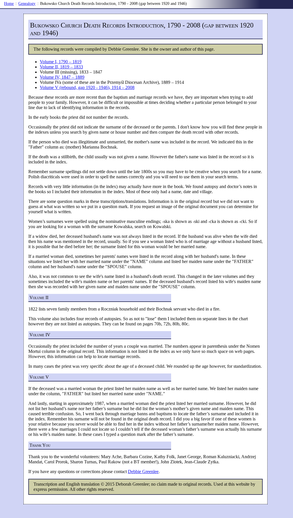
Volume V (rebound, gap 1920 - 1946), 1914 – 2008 (87, 87)
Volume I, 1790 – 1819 (61, 61)
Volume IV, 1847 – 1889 (62, 77)
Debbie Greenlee (143, 471)
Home (9, 3)
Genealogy (26, 3)
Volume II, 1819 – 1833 (61, 66)
